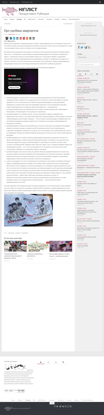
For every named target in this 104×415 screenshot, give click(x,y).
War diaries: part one (83, 108)
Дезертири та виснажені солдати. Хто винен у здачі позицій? (88, 229)
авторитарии (11, 233)
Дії (25, 19)
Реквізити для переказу (26, 383)
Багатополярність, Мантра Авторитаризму (85, 159)
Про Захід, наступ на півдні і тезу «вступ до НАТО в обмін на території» (88, 150)
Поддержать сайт (27, 2)
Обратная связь (14, 2)
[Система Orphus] (14, 392)
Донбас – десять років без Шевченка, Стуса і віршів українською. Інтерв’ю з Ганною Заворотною (88, 90)
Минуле (12, 19)
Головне (56, 19)
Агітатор (40, 19)
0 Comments (67, 24)
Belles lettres (32, 19)
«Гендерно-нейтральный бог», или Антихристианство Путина (87, 202)
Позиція (19, 19)
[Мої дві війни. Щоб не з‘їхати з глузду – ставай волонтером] (60, 246)
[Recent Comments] (91, 74)
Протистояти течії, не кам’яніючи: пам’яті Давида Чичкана (87, 81)
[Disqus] (38, 286)
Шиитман (11, 34)
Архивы (79, 54)
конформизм (25, 233)
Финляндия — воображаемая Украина (88, 167)
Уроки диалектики (82, 246)
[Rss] (89, 47)
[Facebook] (79, 47)
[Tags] (97, 74)
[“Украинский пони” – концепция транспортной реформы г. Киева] (15, 246)
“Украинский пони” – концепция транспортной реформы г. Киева (12, 256)
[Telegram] (85, 47)
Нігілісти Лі (86, 78)
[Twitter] (81, 47)
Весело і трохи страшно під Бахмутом (88, 221)
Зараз (5, 19)
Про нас (4, 2)
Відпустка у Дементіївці (84, 125)
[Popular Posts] (86, 74)
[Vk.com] (63, 406)
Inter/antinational (74, 19)
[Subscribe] (68, 406)
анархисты (18, 233)
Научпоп (49, 19)
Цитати (64, 19)
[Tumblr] (65, 406)
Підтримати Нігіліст (10, 361)
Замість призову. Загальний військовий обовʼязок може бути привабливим (86, 211)
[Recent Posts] (80, 74)
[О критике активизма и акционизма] (38, 246)
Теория (98, 172)
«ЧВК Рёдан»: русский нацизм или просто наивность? (87, 193)
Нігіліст (28, 9)
